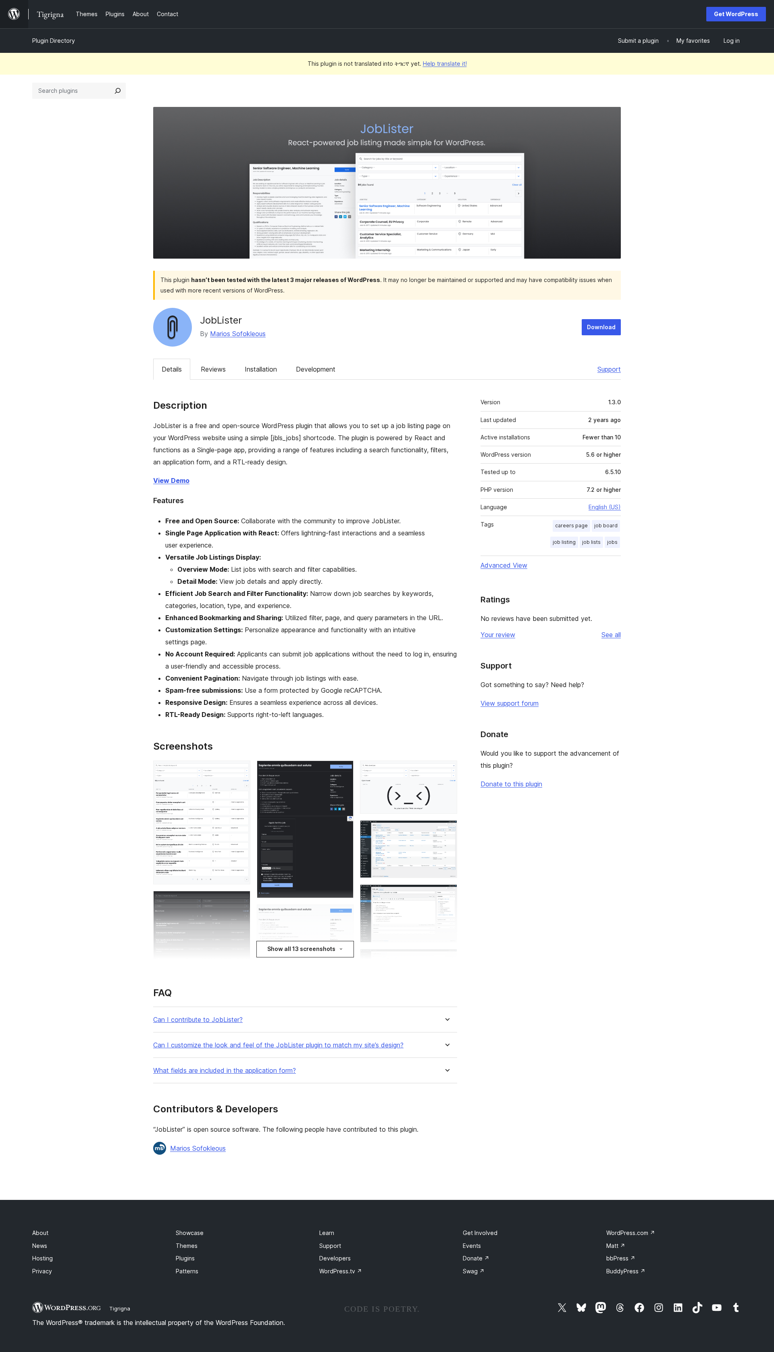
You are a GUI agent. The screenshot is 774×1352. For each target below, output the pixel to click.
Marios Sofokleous (238, 334)
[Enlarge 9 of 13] (446, 831)
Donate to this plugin (511, 784)
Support (609, 369)
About (40, 1232)
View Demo (171, 480)
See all (611, 635)
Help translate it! (445, 63)
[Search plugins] (118, 91)
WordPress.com (630, 1232)
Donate (476, 1258)
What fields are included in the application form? (224, 1070)
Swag (474, 1271)
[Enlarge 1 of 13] (239, 771)
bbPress (620, 1258)
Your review (498, 635)
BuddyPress (625, 1271)
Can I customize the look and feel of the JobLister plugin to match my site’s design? (278, 1045)
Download (601, 327)
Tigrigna (119, 1308)
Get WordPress (736, 13)
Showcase (190, 1232)
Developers (335, 1258)
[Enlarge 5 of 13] (343, 915)
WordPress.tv (340, 1271)
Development (315, 369)
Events (472, 1245)
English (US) (605, 507)
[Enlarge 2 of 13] (239, 902)
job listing (564, 542)
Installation (261, 369)
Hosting (42, 1258)
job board (606, 525)
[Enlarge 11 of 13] (446, 960)
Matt (615, 1245)
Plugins (185, 1258)
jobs (612, 542)
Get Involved (480, 1232)
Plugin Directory (53, 40)
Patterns (187, 1271)
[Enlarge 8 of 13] (446, 771)
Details (172, 369)
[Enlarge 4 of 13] (343, 771)
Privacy (42, 1271)
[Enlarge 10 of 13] (446, 895)
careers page (571, 525)
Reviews (213, 369)
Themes (187, 1245)
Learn (326, 1232)
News (39, 1245)
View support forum (510, 703)
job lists (591, 542)
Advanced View (504, 565)
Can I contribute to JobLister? (198, 1020)
